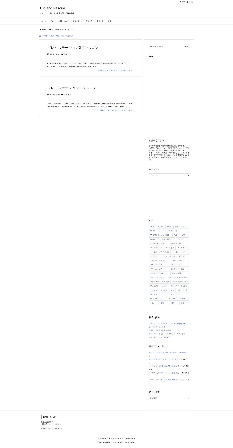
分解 (172, 303)
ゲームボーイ (182, 248)
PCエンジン (173, 231)
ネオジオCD (177, 273)
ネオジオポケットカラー (177, 277)
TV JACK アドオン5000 (159, 235)
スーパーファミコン (158, 260)
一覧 (152, 303)
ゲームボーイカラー (180, 252)
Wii (175, 235)
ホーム (44, 30)
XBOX (152, 239)
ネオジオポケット (157, 277)
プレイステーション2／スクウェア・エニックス (167, 334)
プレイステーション (180, 282)
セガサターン (178, 260)
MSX (169, 227)
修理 (162, 303)
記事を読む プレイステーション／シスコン (116, 110)
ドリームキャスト (157, 269)
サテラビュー (155, 256)
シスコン (67, 54)
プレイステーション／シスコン (71, 88)
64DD (160, 227)
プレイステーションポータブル (162, 290)
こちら (55, 424)
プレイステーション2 (158, 286)
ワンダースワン (156, 298)
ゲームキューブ (156, 248)
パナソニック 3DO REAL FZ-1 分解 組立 (164, 366)
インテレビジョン (157, 243)
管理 (182, 303)
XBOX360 (166, 239)
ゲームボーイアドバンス (159, 252)
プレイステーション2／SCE (159, 337)
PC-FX (152, 231)
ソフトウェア (56, 30)
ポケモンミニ (155, 294)
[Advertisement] (167, 96)
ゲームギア (170, 248)
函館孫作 (182, 352)
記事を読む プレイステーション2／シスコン (115, 70)
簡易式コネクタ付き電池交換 (160, 330)
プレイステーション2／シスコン (72, 48)
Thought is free (129, 442)
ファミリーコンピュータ (159, 282)
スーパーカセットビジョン (176, 256)
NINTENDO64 (181, 227)
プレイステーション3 (179, 286)
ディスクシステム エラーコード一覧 (162, 352)
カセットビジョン (177, 243)
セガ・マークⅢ (156, 265)
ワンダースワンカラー (176, 298)
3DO (152, 227)
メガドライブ (176, 294)
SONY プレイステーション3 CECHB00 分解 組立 (168, 324)
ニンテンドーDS (156, 273)
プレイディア (182, 290)
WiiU (184, 235)
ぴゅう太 (180, 239)
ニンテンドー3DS (177, 269)
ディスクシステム (176, 265)
